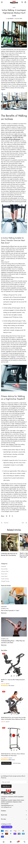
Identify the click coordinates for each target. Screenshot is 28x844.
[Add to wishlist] (14, 676)
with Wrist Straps (16, 763)
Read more (3, 613)
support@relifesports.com (7, 805)
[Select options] (11, 750)
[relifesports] (14, 2)
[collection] (10, 842)
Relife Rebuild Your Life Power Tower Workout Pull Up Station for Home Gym (13, 754)
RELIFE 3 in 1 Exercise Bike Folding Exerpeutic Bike (13, 680)
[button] (25, 2)
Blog (14, 7)
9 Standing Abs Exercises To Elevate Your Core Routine (9, 554)
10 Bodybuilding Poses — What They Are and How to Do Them (13, 641)
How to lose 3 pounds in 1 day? (10, 610)
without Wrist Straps (6, 763)
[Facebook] (7, 516)
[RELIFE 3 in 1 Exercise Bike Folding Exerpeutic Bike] (14, 665)
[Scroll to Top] (25, 836)
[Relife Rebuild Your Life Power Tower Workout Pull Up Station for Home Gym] (14, 739)
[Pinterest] (9, 516)
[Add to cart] (11, 676)
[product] (3, 842)
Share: (2, 516)
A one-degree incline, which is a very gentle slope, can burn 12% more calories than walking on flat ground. (13, 137)
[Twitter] (12, 516)
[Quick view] (16, 676)
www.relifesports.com (6, 807)
